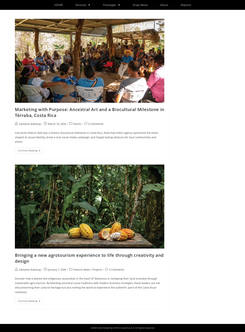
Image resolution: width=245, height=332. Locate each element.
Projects (97, 269)
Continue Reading (30, 150)
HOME (58, 5)
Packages (109, 5)
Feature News (81, 269)
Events (77, 124)
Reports (186, 5)
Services (80, 5)
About (164, 5)
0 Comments (95, 124)
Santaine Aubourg (30, 124)
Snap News (140, 5)
